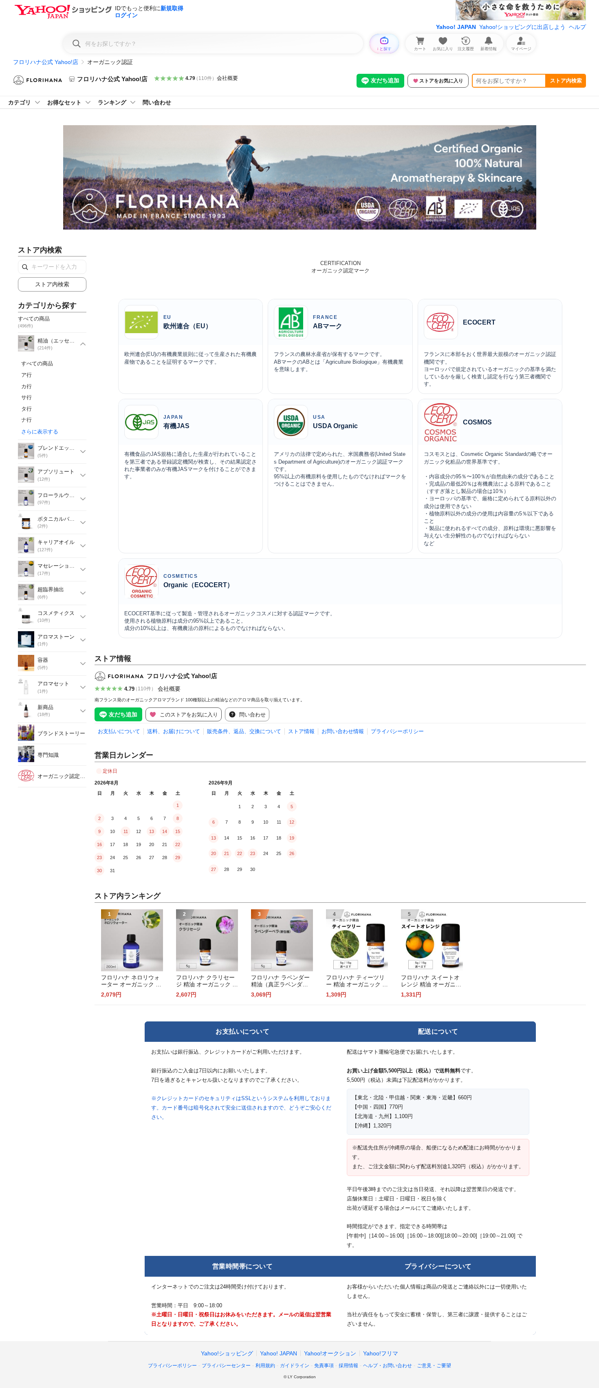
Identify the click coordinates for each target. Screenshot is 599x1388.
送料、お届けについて (173, 731)
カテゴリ (19, 102)
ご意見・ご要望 (434, 1365)
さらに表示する (39, 432)
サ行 (26, 397)
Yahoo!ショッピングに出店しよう (522, 27)
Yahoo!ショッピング (227, 1353)
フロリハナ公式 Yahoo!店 (45, 62)
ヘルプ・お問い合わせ (387, 1365)
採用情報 (348, 1365)
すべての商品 (37, 363)
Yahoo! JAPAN (456, 27)
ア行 (26, 375)
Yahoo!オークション (330, 1353)
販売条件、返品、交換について (244, 731)
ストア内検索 (566, 80)
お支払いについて (119, 731)
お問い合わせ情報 (343, 731)
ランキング (112, 102)
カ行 (26, 386)
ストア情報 (301, 731)
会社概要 (227, 78)
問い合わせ (157, 102)
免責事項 (324, 1365)
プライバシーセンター (226, 1365)
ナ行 (26, 420)
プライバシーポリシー (397, 731)
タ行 (26, 409)
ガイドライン (294, 1365)
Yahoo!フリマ (380, 1353)
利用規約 (265, 1365)
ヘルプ (577, 27)
